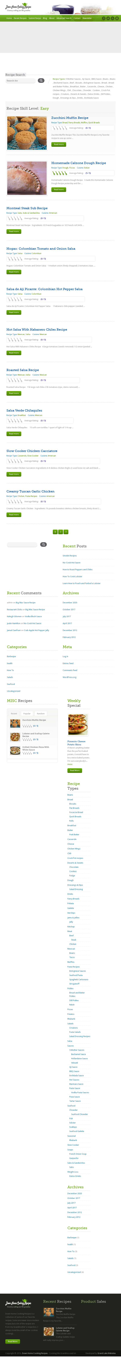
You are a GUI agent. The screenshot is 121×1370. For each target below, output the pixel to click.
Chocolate (76, 90)
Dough (56, 98)
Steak (73, 940)
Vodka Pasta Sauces (80, 1092)
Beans (105, 79)
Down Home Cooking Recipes (35, 1353)
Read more (58, 144)
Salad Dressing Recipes (79, 1036)
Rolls (71, 821)
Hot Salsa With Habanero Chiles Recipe (36, 329)
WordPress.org (69, 677)
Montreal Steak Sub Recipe (27, 208)
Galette (70, 908)
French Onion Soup (77, 1154)
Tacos (72, 957)
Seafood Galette (76, 1131)
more (69, 764)
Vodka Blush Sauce (33, 616)
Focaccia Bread (76, 812)
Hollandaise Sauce (79, 1058)
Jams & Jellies (73, 917)
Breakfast (74, 86)
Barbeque (11, 656)
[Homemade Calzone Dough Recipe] (27, 178)
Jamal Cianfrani (14, 630)
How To (10, 670)
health (9, 663)
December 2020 (70, 602)
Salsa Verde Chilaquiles (24, 410)
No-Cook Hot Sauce (71, 562)
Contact (77, 18)
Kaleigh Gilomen (14, 616)
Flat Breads (74, 808)
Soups (70, 1149)
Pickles (70, 988)
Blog (45, 18)
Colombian (36, 253)
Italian (87, 168)
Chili (69, 90)
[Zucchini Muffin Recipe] (27, 133)
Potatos (70, 1014)
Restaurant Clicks (14, 609)
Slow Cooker (32, 456)
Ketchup (71, 926)
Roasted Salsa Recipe (22, 370)
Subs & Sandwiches (31, 213)
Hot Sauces (74, 1080)
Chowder (87, 90)
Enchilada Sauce (91, 98)
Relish (72, 1004)
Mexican (21, 334)
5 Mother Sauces (73, 79)
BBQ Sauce (96, 79)
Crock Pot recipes (75, 858)
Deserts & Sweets (78, 94)
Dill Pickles (105, 94)
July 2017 (67, 616)
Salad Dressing (76, 889)
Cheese (101, 86)
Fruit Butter (74, 834)
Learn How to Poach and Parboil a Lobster (82, 583)
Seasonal (71, 1136)
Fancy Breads (74, 123)
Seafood (11, 684)
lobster (72, 1123)
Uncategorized (13, 691)
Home (9, 18)
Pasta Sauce (74, 1088)
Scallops (73, 1127)
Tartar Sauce (75, 1101)
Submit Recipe (35, 18)
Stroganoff (74, 984)
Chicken (109, 86)
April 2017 (67, 623)
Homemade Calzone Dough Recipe (78, 163)
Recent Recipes (20, 18)
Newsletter (87, 18)
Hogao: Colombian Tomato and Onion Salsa (40, 248)
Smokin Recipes (70, 555)
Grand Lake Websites (107, 1353)
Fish (71, 1118)
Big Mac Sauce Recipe (25, 602)
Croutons (65, 94)
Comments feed (70, 670)
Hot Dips (71, 913)
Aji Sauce (86, 79)
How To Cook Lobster (72, 576)
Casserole (91, 86)
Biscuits (78, 83)
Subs (20, 213)
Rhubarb (71, 1019)
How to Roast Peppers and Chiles (77, 569)
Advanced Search (64, 18)
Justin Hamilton (13, 623)
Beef (72, 83)
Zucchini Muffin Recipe (69, 118)
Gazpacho (73, 1158)
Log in (65, 656)
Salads (10, 677)
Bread (104, 83)
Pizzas (72, 168)
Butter (83, 86)
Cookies (96, 90)
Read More (74, 770)
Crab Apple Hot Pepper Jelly (36, 630)
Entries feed (68, 663)
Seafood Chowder (79, 1114)
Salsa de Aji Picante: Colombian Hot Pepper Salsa (44, 289)
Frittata (70, 903)
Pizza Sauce (74, 1097)
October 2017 (69, 609)
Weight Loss (72, 1172)
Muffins (84, 123)
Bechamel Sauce (61, 83)
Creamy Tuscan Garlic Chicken (30, 491)
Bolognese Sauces (92, 83)
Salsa (20, 253)
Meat (69, 931)
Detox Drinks (93, 94)
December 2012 (70, 630)
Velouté (74, 1063)
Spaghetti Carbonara (78, 979)
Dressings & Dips (68, 98)
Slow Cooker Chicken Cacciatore (31, 451)
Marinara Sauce (76, 1084)
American (53, 213)
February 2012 (69, 637)
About (51, 18)
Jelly (71, 922)
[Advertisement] (60, 49)
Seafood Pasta (76, 975)
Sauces (70, 1046)
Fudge (72, 875)
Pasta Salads (75, 1032)
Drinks (80, 98)
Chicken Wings (59, 90)
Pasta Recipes (31, 496)
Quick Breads (94, 123)
